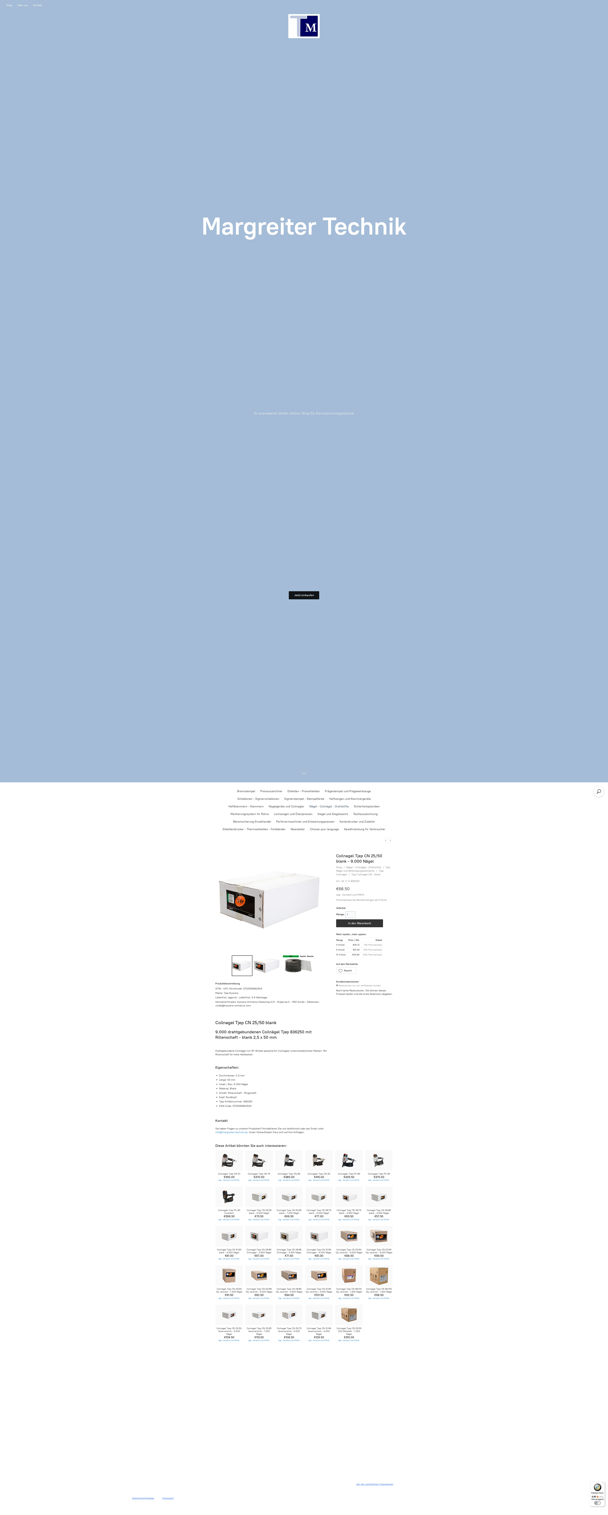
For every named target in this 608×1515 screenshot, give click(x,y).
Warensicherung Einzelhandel (252, 821)
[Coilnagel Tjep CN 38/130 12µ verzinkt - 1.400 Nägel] (379, 1275)
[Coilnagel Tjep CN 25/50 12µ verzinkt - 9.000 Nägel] (349, 1236)
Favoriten (328, 1361)
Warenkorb (351, 1361)
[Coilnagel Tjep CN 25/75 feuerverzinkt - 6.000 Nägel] (289, 1315)
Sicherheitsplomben (367, 806)
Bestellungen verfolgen (304, 1363)
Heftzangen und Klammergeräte (350, 799)
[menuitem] (386, 840)
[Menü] (603, 1484)
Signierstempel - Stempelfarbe (304, 799)
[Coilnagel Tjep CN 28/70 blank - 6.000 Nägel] (319, 1197)
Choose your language (324, 829)
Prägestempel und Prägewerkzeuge (348, 791)
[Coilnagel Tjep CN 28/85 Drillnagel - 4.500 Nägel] (289, 1236)
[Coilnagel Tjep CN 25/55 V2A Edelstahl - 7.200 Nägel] (349, 1315)
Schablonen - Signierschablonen (258, 799)
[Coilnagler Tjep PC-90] (379, 1160)
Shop (9, 5)
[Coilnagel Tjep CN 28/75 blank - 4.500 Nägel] (349, 1197)
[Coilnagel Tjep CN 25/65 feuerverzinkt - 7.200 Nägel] (259, 1315)
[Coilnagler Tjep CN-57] (229, 1160)
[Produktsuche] (599, 791)
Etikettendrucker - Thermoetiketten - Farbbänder (254, 829)
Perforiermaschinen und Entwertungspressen (305, 821)
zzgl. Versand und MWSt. (350, 894)
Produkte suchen (256, 1361)
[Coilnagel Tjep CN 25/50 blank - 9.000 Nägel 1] (268, 965)
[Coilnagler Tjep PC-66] (349, 1160)
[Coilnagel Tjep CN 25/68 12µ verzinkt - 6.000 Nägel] (259, 1275)
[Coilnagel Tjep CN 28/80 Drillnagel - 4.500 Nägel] (259, 1236)
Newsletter (298, 829)
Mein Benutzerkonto (280, 1363)
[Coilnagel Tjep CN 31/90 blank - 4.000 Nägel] (229, 1236)
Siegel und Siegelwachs (332, 814)
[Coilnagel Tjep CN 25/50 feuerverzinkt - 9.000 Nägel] (229, 1315)
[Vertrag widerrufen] (361, 1436)
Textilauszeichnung (365, 814)
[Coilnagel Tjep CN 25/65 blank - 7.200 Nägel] (289, 1197)
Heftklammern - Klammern (246, 806)
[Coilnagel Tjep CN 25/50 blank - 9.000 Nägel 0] (242, 965)
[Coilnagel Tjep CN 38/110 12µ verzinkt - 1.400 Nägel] (349, 1275)
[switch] (597, 1503)
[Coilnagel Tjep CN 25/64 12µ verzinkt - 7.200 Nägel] (229, 1275)
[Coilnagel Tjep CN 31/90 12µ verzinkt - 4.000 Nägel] (319, 1275)
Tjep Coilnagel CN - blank (365, 874)
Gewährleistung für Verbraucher (364, 829)
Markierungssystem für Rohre (250, 814)
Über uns (23, 5)
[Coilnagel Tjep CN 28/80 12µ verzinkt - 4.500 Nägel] (289, 1275)
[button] (346, 970)
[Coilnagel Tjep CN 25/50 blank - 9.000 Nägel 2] (299, 965)
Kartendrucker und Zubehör (357, 821)
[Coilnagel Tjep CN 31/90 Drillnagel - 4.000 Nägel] (319, 1236)
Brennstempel (246, 791)
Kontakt (37, 5)
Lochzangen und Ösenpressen (293, 814)
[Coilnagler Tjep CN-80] (289, 1160)
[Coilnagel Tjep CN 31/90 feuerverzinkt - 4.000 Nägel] (319, 1315)
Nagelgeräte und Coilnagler (286, 806)
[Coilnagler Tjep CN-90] (319, 1160)
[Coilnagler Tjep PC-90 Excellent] (229, 1197)
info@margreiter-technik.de (231, 1132)
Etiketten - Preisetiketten (304, 791)
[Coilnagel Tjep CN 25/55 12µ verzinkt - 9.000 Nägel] (379, 1236)
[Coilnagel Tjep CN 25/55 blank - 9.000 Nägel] (259, 1197)
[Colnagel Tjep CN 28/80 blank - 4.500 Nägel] (379, 1197)
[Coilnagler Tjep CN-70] (259, 1160)
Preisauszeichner (271, 791)
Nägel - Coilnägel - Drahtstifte (329, 806)
